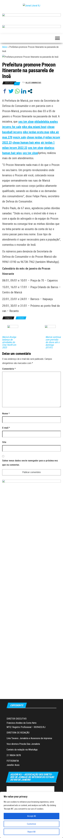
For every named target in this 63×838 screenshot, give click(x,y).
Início (4, 47)
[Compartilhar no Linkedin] (23, 91)
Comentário (9, 368)
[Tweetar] (11, 91)
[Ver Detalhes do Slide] (31, 16)
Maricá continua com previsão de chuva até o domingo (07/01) (53, 342)
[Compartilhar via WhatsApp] (17, 91)
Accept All (31, 816)
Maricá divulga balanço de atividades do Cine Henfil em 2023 (9, 342)
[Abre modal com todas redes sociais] (30, 91)
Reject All (31, 832)
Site (4, 442)
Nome (6, 413)
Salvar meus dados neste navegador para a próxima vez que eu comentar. (30, 462)
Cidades (21, 318)
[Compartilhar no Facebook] (4, 91)
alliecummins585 (33, 83)
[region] (31, 815)
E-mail (6, 427)
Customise (31, 824)
